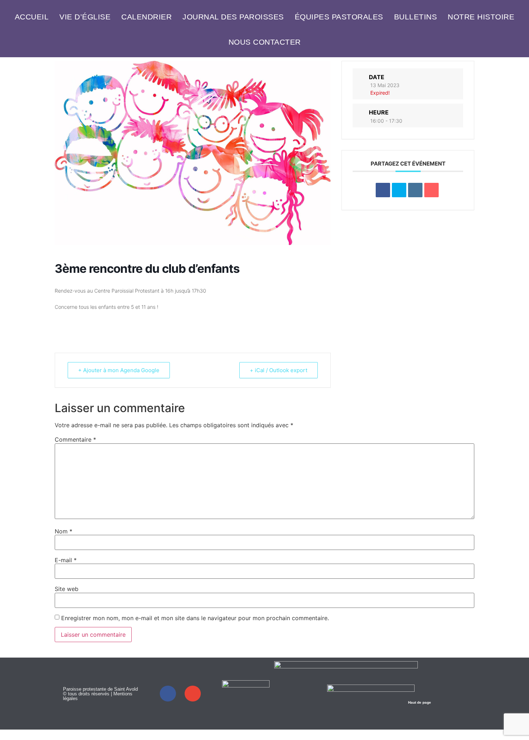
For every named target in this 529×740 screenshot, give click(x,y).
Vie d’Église (84, 17)
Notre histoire (481, 17)
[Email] (431, 190)
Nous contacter (265, 42)
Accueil (32, 17)
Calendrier (146, 17)
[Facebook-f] (168, 694)
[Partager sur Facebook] (383, 190)
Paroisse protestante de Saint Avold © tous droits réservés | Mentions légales (100, 693)
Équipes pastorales (339, 17)
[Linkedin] (415, 190)
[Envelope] (193, 694)
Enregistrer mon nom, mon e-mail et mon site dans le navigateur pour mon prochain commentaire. (195, 618)
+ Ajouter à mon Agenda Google (118, 370)
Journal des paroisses (233, 17)
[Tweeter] (399, 190)
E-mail (66, 560)
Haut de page (419, 702)
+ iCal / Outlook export (278, 370)
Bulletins (415, 17)
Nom (63, 531)
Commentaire (75, 439)
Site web (66, 589)
